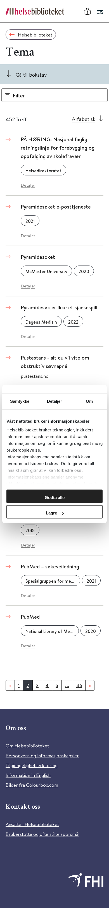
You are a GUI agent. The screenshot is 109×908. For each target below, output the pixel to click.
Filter (19, 95)
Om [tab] (89, 401)
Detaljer (28, 185)
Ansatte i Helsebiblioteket (32, 824)
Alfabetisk (83, 118)
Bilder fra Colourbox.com (32, 785)
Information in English (28, 775)
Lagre (51, 513)
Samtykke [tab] (19, 401)
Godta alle (55, 497)
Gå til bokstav (31, 74)
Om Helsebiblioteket (27, 745)
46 (79, 685)
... (67, 685)
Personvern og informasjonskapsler (42, 755)
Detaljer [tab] (54, 401)
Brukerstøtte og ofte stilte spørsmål (42, 834)
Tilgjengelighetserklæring (32, 765)
